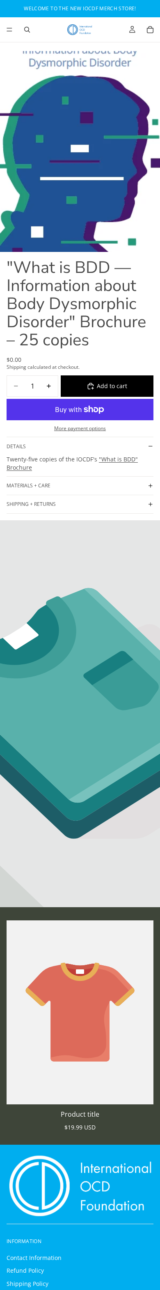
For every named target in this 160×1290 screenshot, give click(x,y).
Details (16, 446)
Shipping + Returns (31, 504)
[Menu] (9, 29)
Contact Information (34, 1257)
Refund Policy (25, 1270)
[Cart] (150, 30)
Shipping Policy (27, 1283)
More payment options (80, 428)
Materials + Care (28, 485)
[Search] (27, 30)
